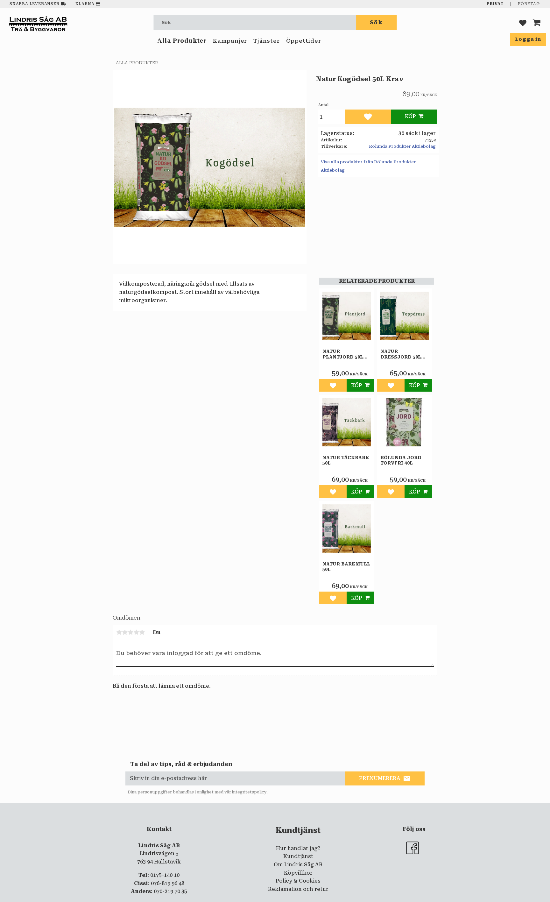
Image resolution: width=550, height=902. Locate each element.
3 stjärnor (130, 632)
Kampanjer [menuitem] (230, 41)
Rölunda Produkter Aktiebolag (402, 146)
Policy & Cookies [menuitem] (298, 881)
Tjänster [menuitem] (266, 41)
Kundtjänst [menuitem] (298, 856)
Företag (529, 4)
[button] (522, 22)
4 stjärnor (136, 632)
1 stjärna (119, 632)
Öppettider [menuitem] (303, 41)
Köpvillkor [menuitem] (298, 873)
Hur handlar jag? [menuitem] (298, 848)
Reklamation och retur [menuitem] (298, 889)
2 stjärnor (125, 632)
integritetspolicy (249, 792)
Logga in (528, 39)
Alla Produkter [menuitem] (182, 41)
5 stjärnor (142, 632)
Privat (495, 4)
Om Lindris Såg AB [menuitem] (298, 865)
